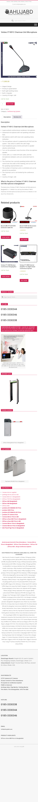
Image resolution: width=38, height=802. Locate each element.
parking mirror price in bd (10, 494)
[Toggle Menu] (35, 25)
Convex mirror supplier (9, 492)
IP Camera (14, 678)
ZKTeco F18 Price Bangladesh (11, 499)
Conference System (16, 683)
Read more (6, 237)
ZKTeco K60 (5, 506)
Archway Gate (5, 687)
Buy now (10, 104)
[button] (34, 44)
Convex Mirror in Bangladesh (11, 497)
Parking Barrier (23, 687)
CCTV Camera (5, 678)
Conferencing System (13, 111)
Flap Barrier (14, 687)
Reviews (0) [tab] (17, 117)
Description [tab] (7, 117)
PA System (4, 683)
